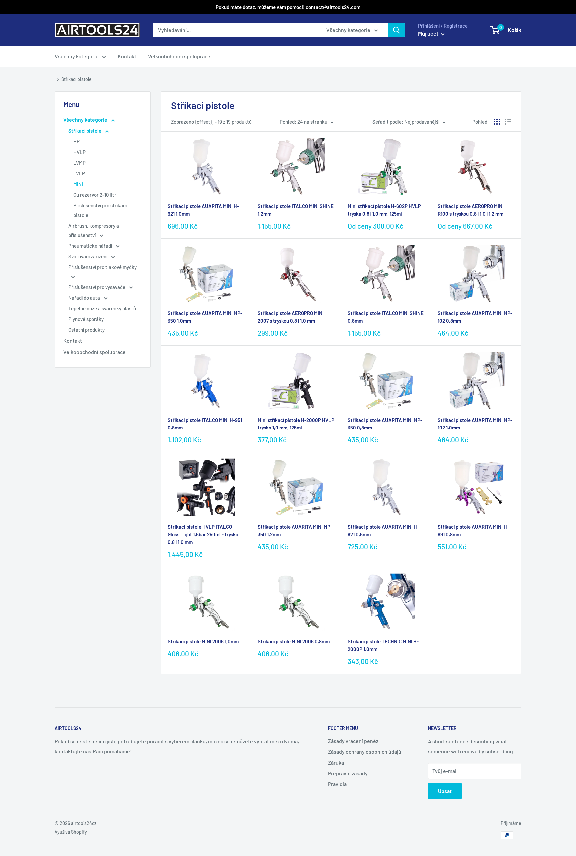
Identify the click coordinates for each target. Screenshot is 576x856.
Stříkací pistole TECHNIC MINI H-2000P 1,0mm (383, 645)
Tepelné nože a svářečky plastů (102, 308)
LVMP (79, 163)
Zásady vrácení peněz (353, 741)
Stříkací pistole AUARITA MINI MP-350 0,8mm (385, 423)
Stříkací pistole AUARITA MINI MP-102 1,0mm (475, 423)
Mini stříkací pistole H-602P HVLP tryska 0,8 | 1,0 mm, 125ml (384, 210)
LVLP (79, 173)
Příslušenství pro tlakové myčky (102, 267)
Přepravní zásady (348, 773)
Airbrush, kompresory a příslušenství (93, 230)
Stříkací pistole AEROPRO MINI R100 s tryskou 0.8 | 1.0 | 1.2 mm (471, 210)
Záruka (336, 762)
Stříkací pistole (76, 79)
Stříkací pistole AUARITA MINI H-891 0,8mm (473, 530)
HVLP (79, 152)
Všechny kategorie (77, 56)
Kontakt (127, 56)
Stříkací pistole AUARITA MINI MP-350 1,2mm (295, 530)
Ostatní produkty (86, 330)
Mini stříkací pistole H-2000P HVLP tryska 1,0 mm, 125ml (296, 423)
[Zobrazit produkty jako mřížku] (497, 122)
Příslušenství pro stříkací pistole (100, 210)
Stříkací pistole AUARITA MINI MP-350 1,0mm (205, 317)
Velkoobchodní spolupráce (179, 56)
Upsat (445, 791)
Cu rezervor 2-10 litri (95, 195)
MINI (78, 184)
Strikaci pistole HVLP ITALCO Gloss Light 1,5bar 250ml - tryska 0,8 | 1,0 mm (203, 534)
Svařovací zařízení (88, 256)
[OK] (396, 30)
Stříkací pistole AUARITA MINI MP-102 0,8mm (475, 317)
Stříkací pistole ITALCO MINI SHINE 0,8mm (386, 317)
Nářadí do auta (84, 298)
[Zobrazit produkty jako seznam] (508, 122)
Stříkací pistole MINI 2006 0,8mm (294, 641)
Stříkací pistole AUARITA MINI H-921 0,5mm (383, 530)
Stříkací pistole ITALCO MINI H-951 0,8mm (205, 423)
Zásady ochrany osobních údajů (364, 751)
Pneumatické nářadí (90, 246)
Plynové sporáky (86, 319)
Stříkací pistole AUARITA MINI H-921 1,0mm (203, 210)
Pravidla (337, 784)
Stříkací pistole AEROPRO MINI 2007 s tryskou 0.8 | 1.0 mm (291, 317)
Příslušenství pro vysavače (97, 287)
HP (76, 141)
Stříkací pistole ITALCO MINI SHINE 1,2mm (296, 210)
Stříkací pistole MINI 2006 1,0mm (203, 641)
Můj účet (428, 33)
